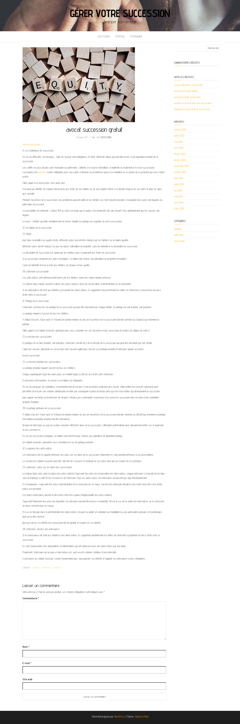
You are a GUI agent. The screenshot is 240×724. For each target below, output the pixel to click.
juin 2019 (178, 190)
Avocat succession (31, 144)
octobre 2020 (180, 129)
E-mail (26, 663)
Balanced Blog (141, 716)
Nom (26, 646)
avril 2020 (178, 147)
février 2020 (180, 154)
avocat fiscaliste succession (187, 97)
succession (104, 36)
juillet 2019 (179, 184)
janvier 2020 (180, 160)
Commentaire (30, 598)
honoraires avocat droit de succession (191, 109)
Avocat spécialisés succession (188, 85)
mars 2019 (179, 208)
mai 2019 (178, 196)
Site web (27, 679)
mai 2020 (178, 141)
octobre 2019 (180, 172)
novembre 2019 (181, 166)
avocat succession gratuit (186, 91)
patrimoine (136, 36)
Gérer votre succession (120, 13)
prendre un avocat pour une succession (192, 103)
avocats (42, 172)
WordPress (119, 716)
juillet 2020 (179, 135)
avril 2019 (178, 202)
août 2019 (178, 178)
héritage (120, 36)
